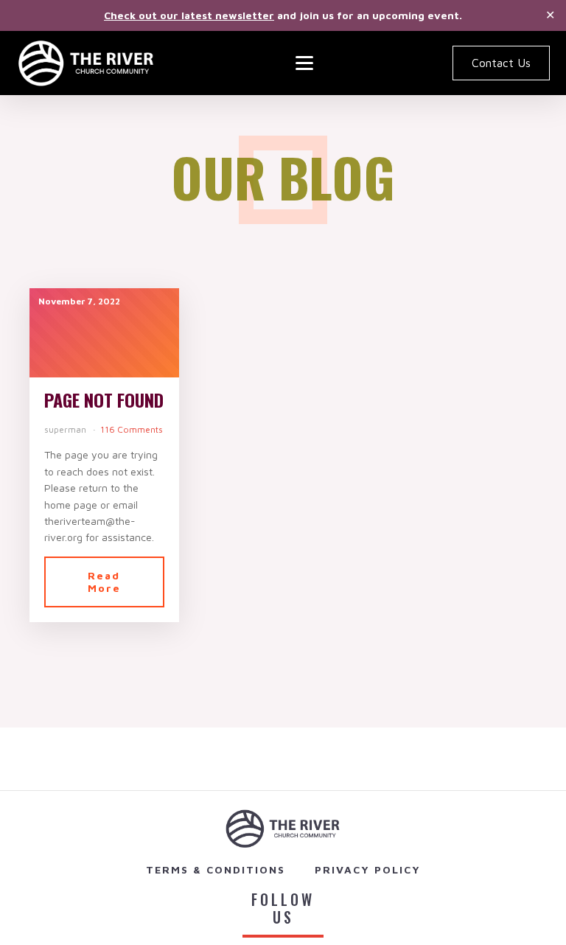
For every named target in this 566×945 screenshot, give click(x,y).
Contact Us (501, 62)
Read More (104, 581)
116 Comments (131, 429)
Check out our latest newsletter (189, 15)
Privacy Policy (368, 869)
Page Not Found (104, 400)
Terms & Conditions (215, 869)
